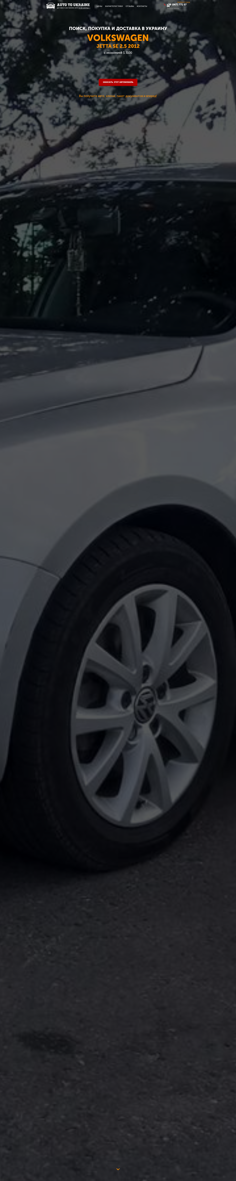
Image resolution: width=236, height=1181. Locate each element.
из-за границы (84, 8)
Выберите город (183, 2)
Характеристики (114, 6)
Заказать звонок (173, 8)
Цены (99, 6)
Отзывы (130, 6)
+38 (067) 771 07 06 (177, 5)
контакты (142, 6)
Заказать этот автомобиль (118, 82)
